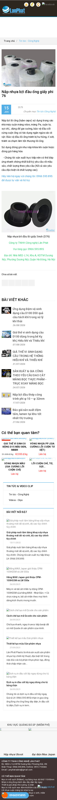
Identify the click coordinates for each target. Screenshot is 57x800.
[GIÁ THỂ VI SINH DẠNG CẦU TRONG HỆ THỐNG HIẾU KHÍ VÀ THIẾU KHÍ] (6, 353)
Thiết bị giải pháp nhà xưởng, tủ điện (18, 785)
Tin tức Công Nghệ (46, 111)
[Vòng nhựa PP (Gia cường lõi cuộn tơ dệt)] (42, 439)
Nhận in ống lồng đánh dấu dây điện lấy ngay (22, 782)
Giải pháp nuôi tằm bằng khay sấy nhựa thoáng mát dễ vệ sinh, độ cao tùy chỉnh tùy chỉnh (27, 535)
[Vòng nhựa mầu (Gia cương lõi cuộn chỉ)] (15, 459)
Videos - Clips (15, 500)
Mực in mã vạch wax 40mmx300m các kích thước (24, 787)
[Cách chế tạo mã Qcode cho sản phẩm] (28, 610)
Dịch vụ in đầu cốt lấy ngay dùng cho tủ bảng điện (27, 684)
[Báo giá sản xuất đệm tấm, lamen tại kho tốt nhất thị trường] (6, 411)
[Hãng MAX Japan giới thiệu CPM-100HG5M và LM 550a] (28, 570)
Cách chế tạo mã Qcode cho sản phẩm (27, 616)
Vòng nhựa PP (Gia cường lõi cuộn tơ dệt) (42, 446)
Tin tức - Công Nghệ (18, 494)
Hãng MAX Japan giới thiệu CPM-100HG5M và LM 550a (24, 579)
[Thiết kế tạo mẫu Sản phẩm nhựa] (28, 638)
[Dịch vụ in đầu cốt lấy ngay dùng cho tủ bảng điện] (28, 675)
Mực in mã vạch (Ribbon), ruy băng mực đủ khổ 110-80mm (28, 779)
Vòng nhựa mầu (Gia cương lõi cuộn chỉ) (14, 466)
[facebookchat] (46, 787)
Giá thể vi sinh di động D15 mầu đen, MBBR (15, 446)
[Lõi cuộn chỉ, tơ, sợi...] (42, 459)
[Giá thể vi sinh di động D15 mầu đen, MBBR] (15, 439)
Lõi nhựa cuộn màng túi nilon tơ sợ (17, 790)
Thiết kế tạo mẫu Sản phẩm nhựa (23, 643)
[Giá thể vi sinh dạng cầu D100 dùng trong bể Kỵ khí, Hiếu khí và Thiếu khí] (6, 334)
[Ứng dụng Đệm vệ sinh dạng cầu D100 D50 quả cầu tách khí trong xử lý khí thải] (6, 310)
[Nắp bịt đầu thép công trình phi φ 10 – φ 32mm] (6, 395)
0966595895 (17, 795)
